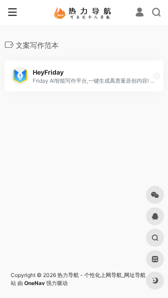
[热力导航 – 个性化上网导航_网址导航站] (84, 12)
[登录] (139, 13)
